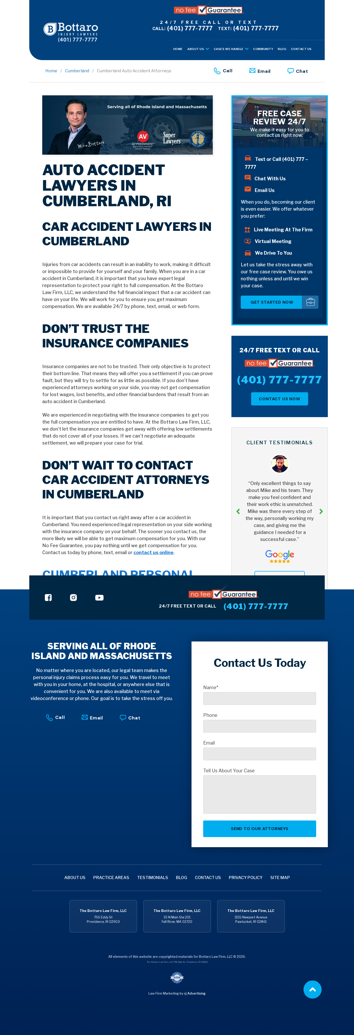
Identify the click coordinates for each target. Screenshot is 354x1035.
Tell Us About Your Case (229, 770)
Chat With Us (270, 178)
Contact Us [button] (301, 49)
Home (51, 70)
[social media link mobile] (48, 597)
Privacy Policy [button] (246, 877)
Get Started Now (272, 302)
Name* (210, 687)
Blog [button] (282, 49)
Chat (302, 71)
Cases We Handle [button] (229, 49)
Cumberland (77, 70)
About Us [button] (196, 49)
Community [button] (263, 49)
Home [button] (178, 49)
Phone (210, 715)
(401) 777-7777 (182, 28)
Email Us (264, 190)
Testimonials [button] (152, 877)
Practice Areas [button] (111, 877)
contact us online (153, 552)
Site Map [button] (280, 877)
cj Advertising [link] (195, 993)
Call (228, 71)
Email (264, 71)
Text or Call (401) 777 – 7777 (276, 163)
